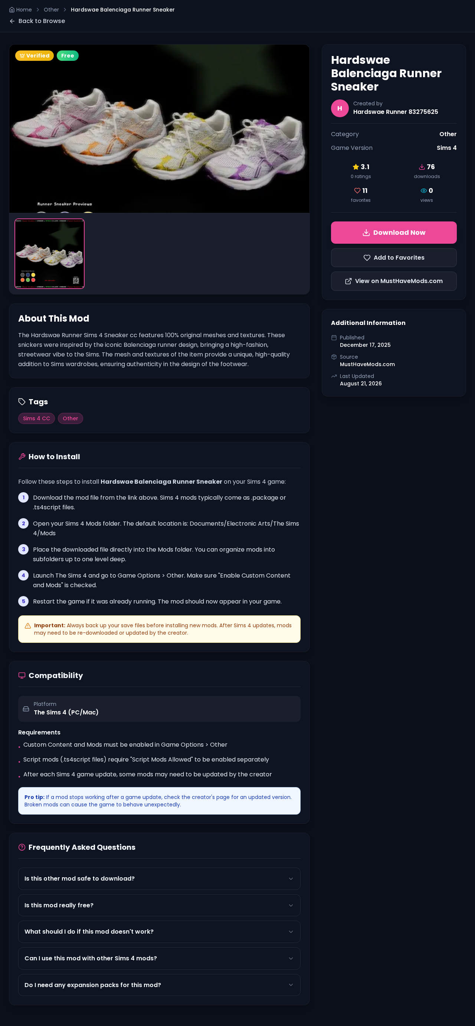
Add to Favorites (399, 257)
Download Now (399, 232)
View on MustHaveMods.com (399, 281)
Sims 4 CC (36, 418)
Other (51, 9)
